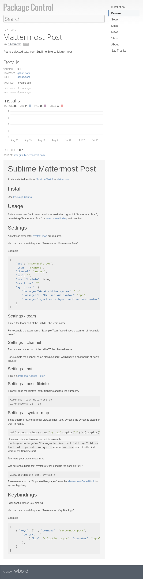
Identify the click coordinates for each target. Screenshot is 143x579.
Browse (116, 13)
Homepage (9, 73)
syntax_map (40, 235)
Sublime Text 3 (44, 179)
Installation (118, 7)
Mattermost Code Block (81, 481)
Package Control (22, 196)
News (114, 31)
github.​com (23, 73)
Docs (114, 25)
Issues (7, 77)
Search (115, 19)
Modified (8, 83)
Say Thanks (118, 50)
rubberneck (14, 43)
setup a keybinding (56, 218)
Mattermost (63, 179)
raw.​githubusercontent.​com (29, 154)
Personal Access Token (31, 375)
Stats (114, 38)
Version (8, 69)
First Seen (9, 92)
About (115, 44)
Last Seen (9, 88)
